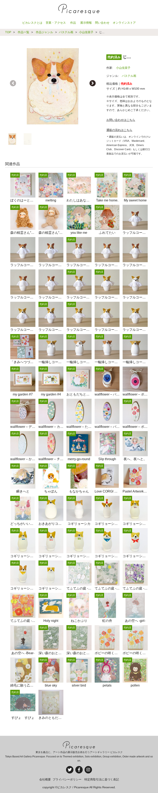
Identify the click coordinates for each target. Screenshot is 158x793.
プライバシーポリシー (67, 779)
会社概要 (45, 779)
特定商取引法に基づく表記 (101, 779)
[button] (92, 83)
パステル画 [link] (129, 75)
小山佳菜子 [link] (123, 67)
